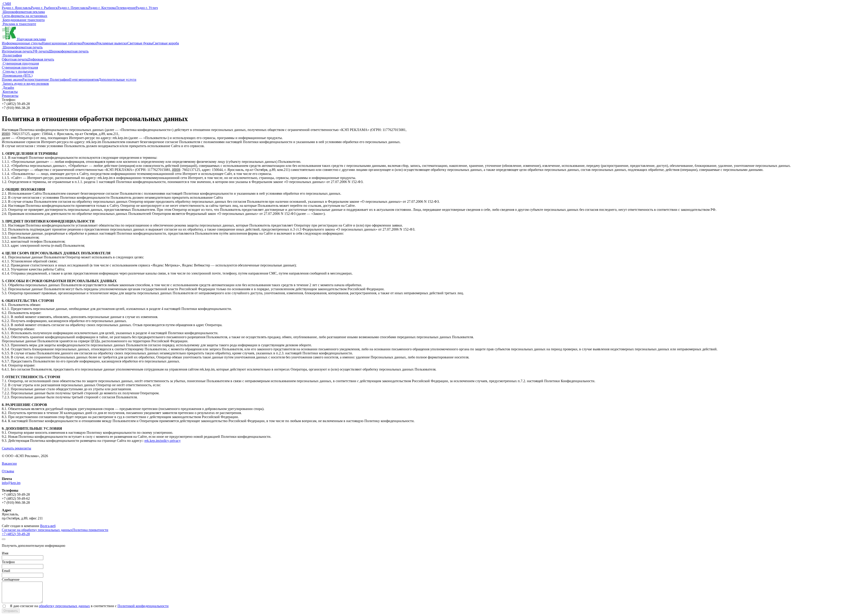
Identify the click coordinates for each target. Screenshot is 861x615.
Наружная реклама (31, 39)
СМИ (6, 4)
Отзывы (8, 471)
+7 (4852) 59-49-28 (16, 534)
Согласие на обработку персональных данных (37, 530)
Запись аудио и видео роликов (25, 83)
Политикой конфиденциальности (143, 606)
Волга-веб (48, 526)
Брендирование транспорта (23, 20)
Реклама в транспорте (19, 24)
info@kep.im (11, 483)
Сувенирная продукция (20, 63)
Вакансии (9, 463)
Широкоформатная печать (22, 47)
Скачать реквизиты (16, 448)
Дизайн (8, 87)
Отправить (11, 611)
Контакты (10, 92)
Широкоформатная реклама (23, 12)
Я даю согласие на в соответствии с (89, 606)
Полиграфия (12, 55)
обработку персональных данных (64, 606)
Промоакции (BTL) (17, 75)
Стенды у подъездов (18, 71)
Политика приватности (90, 530)
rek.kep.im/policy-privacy (162, 441)
